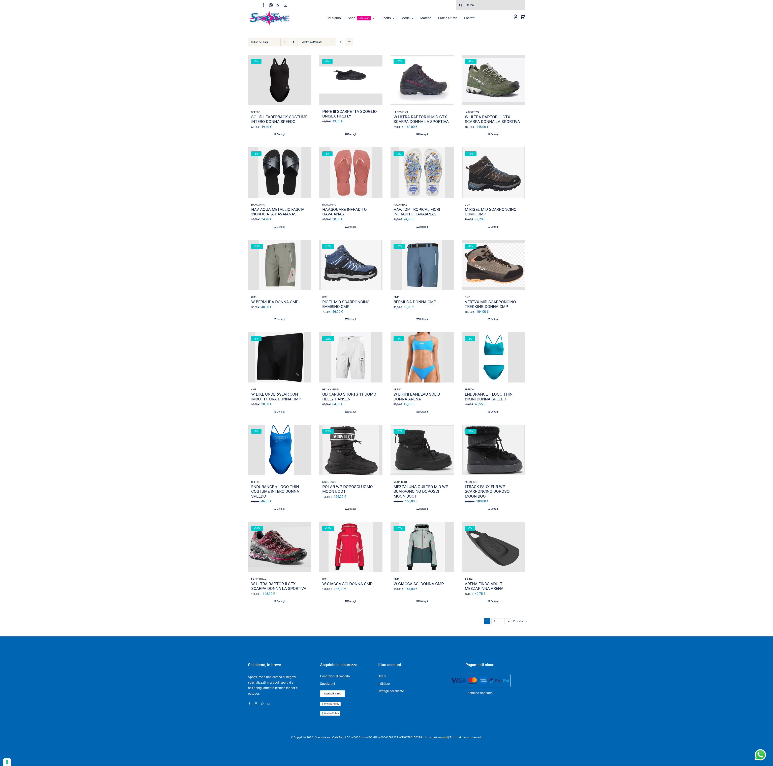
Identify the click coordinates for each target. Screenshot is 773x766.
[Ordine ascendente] (294, 42)
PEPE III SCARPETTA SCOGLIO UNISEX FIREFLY (349, 113)
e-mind (443, 737)
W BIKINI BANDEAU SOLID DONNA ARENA (417, 396)
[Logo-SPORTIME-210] (269, 12)
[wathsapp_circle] (760, 749)
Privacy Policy (331, 703)
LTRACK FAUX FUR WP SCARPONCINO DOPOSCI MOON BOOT (487, 491)
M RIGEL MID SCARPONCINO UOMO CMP (491, 211)
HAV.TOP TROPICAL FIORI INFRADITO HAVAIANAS (417, 211)
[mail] (285, 5)
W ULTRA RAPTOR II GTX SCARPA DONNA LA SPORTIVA (278, 586)
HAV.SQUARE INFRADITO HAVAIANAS (344, 211)
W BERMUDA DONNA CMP (275, 301)
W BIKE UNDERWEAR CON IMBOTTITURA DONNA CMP (276, 396)
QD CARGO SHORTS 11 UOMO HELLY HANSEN (349, 396)
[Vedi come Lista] (349, 42)
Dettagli (281, 134)
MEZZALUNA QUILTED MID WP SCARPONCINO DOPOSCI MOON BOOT (421, 491)
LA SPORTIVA (401, 112)
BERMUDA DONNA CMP (415, 301)
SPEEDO (255, 112)
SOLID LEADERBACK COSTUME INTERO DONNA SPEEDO (279, 119)
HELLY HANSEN (331, 389)
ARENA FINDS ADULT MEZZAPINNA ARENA (484, 586)
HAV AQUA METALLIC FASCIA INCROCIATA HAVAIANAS (277, 211)
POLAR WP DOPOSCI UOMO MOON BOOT (347, 489)
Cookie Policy (331, 713)
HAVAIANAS (258, 204)
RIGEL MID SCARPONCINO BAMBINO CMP (346, 304)
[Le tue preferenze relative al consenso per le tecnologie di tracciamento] (7, 762)
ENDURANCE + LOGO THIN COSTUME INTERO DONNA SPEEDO (275, 491)
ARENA (397, 389)
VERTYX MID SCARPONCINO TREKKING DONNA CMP (490, 304)
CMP (467, 204)
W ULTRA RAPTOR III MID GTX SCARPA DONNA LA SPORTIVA (421, 119)
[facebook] (263, 5)
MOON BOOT (329, 482)
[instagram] (271, 5)
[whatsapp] (278, 5)
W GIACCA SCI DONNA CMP (347, 583)
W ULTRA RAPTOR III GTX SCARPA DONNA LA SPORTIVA (492, 119)
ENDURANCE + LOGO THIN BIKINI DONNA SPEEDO (489, 396)
